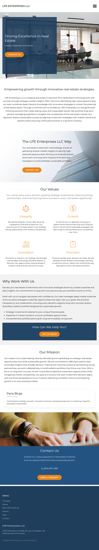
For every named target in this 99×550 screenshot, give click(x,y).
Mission (5, 511)
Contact (5, 518)
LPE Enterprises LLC (16, 6)
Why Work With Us (10, 508)
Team (4, 515)
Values (5, 504)
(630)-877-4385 (51, 468)
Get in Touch (49, 334)
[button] (95, 6)
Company (6, 501)
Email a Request (50, 477)
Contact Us (14, 54)
